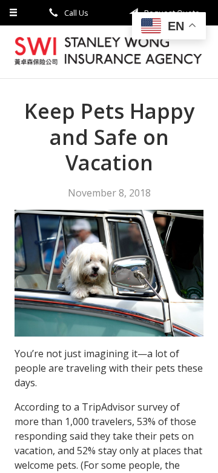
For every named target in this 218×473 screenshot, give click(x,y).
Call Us (75, 12)
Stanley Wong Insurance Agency (109, 52)
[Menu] (13, 12)
